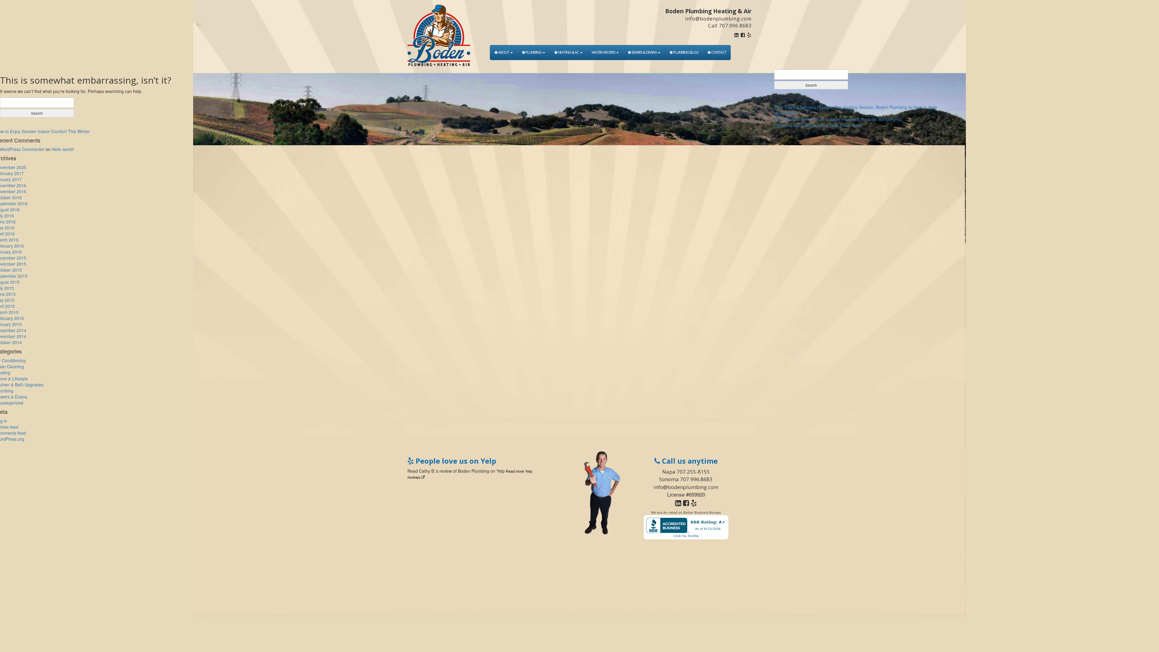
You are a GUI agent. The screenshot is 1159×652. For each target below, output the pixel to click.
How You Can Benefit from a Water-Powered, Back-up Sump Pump (837, 119)
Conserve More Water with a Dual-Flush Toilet (818, 125)
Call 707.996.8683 (730, 25)
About (503, 52)
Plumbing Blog (685, 52)
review (445, 471)
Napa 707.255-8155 (686, 471)
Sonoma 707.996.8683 (686, 479)
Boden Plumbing (473, 471)
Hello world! (785, 113)
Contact (718, 52)
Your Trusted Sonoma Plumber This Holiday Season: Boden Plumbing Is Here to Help (855, 107)
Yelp (500, 471)
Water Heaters (604, 52)
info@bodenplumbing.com (718, 18)
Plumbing (533, 52)
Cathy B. (427, 471)
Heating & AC (568, 52)
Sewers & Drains (644, 52)
